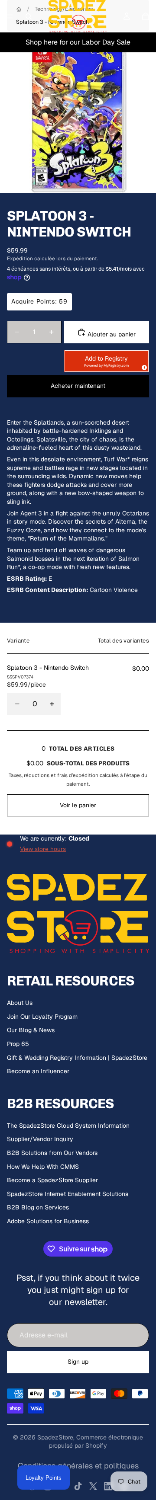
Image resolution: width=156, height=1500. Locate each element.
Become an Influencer (38, 1071)
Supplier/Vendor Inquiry (40, 1139)
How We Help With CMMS (43, 1167)
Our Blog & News (31, 1030)
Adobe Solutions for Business (48, 1221)
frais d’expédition (77, 775)
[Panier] (145, 16)
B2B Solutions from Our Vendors (52, 1153)
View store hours (43, 848)
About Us (19, 1003)
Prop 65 (18, 1044)
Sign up (78, 1362)
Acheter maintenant (78, 386)
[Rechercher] (28, 16)
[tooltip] (143, 366)
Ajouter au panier (111, 334)
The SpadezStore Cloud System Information (68, 1125)
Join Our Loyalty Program (42, 1016)
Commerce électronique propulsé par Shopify (96, 1441)
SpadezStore (55, 1437)
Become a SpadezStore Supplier (52, 1180)
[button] (106, 361)
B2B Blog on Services (38, 1207)
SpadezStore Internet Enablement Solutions (67, 1194)
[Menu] (10, 16)
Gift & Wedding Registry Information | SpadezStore (77, 1058)
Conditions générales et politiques (78, 1466)
